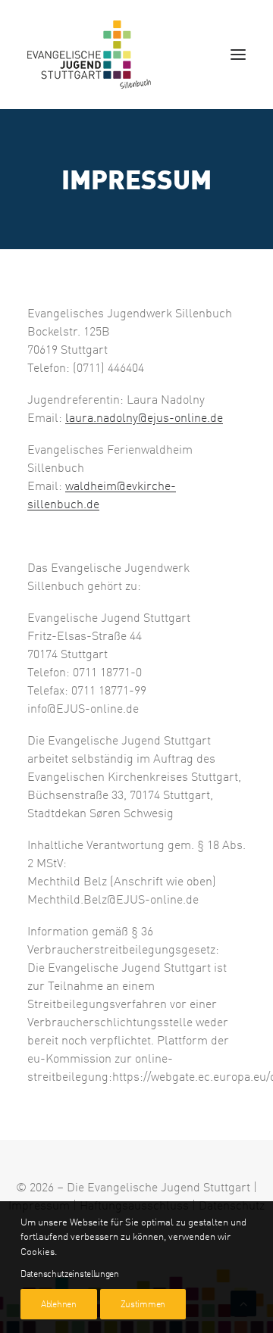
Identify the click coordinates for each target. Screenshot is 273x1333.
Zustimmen (143, 1304)
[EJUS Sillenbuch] (89, 54)
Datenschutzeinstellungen (69, 1273)
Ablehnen (59, 1304)
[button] (238, 54)
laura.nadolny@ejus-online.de (144, 417)
